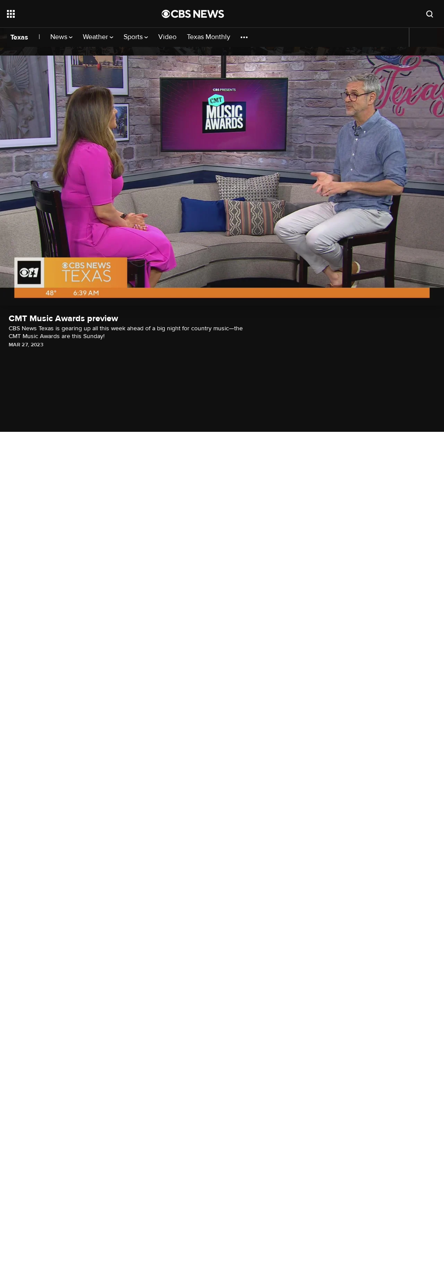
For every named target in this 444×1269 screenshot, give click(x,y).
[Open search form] (430, 14)
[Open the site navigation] (69, 14)
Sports (134, 37)
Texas (19, 37)
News (59, 37)
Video (167, 37)
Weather (96, 37)
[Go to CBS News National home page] (193, 14)
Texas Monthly (208, 37)
